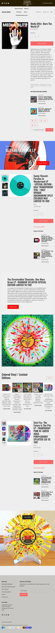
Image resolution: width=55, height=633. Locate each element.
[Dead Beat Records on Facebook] (2, 3)
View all (50, 378)
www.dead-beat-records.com (21, 625)
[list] (15, 35)
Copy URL (49, 130)
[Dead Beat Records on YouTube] (8, 3)
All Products (5, 589)
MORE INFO (13, 307)
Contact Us (5, 597)
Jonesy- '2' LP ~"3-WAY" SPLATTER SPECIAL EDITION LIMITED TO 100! (38, 398)
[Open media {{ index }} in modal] (15, 35)
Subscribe (23, 594)
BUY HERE (27, 517)
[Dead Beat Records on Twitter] (6, 3)
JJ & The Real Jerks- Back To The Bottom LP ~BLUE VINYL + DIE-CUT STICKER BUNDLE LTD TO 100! (27, 400)
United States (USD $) (47, 3)
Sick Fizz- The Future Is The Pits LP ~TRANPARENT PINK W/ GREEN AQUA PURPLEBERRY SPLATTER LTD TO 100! (48, 401)
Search (4, 594)
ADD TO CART (42, 43)
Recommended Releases (8, 586)
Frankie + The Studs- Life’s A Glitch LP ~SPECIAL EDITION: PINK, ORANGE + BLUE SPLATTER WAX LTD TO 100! (6, 400)
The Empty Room (6, 592)
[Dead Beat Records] (6, 12)
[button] (26, 8)
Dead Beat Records (9, 625)
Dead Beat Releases (7, 584)
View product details (39, 226)
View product (42, 103)
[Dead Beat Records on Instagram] (4, 3)
